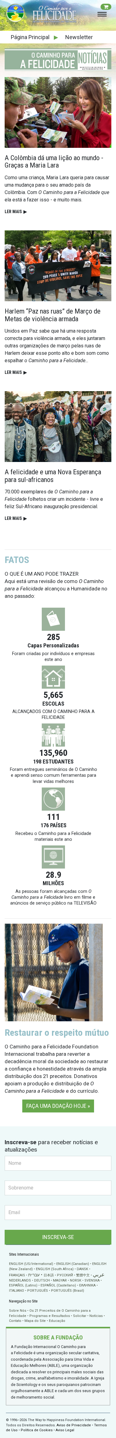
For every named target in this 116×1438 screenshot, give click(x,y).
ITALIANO (16, 1291)
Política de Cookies (37, 1430)
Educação (57, 1321)
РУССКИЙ (65, 1275)
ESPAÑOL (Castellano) (58, 1285)
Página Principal (31, 37)
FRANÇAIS (17, 1275)
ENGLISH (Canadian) (72, 1264)
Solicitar (79, 1316)
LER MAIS (16, 211)
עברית (34, 1274)
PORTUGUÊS (37, 1291)
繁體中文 (83, 1275)
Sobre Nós (17, 1311)
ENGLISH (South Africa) (55, 1269)
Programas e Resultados (49, 1316)
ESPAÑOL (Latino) (23, 1285)
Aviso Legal (65, 1430)
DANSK (82, 1269)
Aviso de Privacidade (74, 1425)
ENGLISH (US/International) (31, 1264)
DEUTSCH (42, 1280)
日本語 (49, 1275)
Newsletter (79, 37)
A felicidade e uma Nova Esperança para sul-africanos (53, 476)
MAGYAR (60, 1280)
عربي (99, 1275)
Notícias (96, 1316)
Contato (15, 1321)
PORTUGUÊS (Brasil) (67, 1291)
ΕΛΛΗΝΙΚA (87, 1285)
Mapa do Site (35, 1321)
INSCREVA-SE (58, 1237)
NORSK (75, 1280)
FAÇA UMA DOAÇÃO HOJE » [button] (58, 1105)
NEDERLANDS (20, 1280)
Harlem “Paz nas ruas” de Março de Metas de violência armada (53, 315)
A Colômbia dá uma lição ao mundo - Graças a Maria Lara (54, 161)
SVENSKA (92, 1280)
